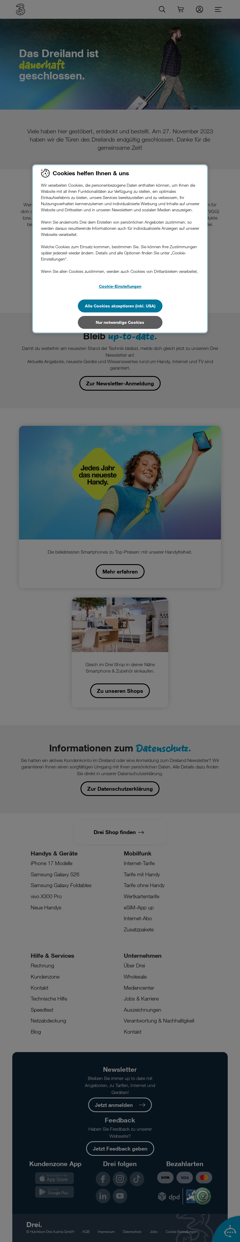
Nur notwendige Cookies (120, 322)
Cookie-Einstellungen (120, 286)
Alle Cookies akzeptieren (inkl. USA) (120, 305)
